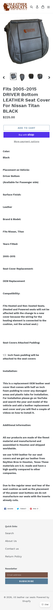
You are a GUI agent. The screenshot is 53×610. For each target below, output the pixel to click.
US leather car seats (24, 597)
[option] (13, 76)
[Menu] (48, 6)
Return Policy (13, 556)
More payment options (26, 141)
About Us (11, 540)
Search (9, 533)
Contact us (12, 548)
